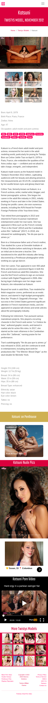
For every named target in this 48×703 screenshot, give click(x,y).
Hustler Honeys (6, 677)
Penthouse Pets (6, 679)
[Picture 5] (22, 534)
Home (13, 30)
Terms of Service (41, 677)
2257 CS (43, 681)
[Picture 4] (19, 534)
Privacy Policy (42, 675)
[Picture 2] (12, 534)
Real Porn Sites (27, 694)
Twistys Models (23, 30)
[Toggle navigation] (42, 3)
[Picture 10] (39, 534)
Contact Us (42, 685)
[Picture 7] (29, 534)
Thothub (18, 694)
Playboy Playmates (7, 681)
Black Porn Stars (7, 675)
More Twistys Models (24, 629)
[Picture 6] (25, 534)
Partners (43, 683)
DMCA (44, 679)
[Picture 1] (9, 534)
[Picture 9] (35, 534)
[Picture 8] (32, 534)
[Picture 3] (15, 534)
